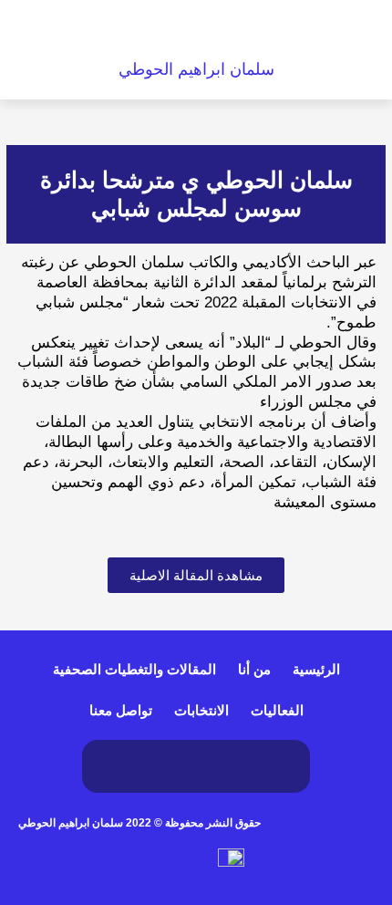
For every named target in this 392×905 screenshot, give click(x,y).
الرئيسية (316, 669)
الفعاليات (277, 710)
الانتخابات (201, 710)
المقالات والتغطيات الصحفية (134, 669)
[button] (98, 29)
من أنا (254, 669)
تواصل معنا (120, 710)
